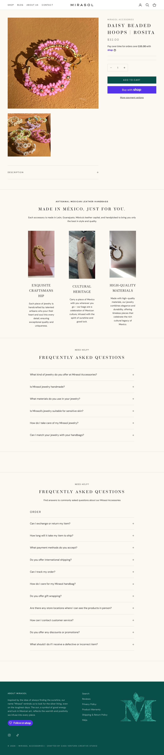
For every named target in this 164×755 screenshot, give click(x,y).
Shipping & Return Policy (94, 714)
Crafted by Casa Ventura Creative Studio (71, 746)
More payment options (132, 97)
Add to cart (132, 80)
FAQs (84, 720)
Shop (11, 5)
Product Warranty (91, 709)
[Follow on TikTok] (17, 735)
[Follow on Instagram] (9, 735)
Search (85, 693)
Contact (47, 5)
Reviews (86, 698)
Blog (20, 5)
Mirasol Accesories (120, 19)
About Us (32, 5)
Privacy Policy (89, 704)
